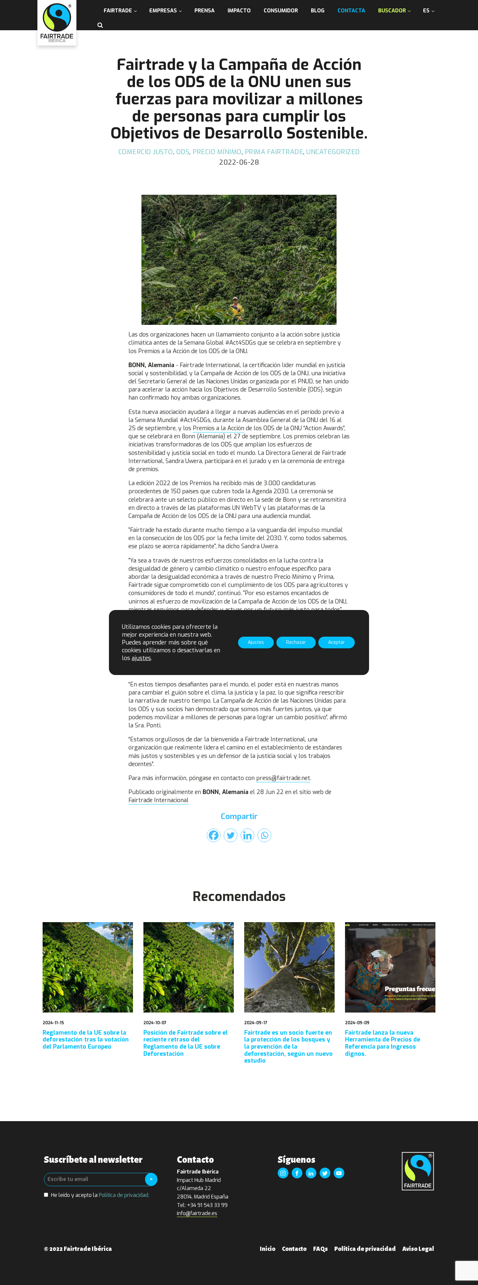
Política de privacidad (365, 1249)
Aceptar (336, 642)
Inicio (267, 1249)
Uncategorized (333, 152)
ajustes (141, 658)
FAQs (320, 1249)
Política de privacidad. (124, 1195)
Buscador (392, 10)
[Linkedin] (247, 835)
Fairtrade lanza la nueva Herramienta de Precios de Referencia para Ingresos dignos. (382, 1043)
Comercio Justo (145, 152)
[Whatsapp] (264, 835)
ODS (183, 152)
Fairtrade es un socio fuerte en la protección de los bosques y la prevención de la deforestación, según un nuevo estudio (288, 1047)
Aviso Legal (418, 1249)
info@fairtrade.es (197, 1213)
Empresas (163, 10)
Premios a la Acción (218, 428)
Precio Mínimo (217, 152)
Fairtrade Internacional (158, 800)
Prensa (204, 10)
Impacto (239, 10)
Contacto (294, 1249)
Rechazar (296, 642)
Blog (318, 10)
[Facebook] (213, 835)
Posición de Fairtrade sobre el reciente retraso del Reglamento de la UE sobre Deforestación (185, 1043)
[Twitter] (230, 835)
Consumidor (281, 10)
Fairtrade (118, 10)
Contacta (351, 10)
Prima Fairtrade (274, 152)
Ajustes (256, 642)
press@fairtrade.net (283, 778)
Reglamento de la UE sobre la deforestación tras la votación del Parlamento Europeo (86, 1040)
